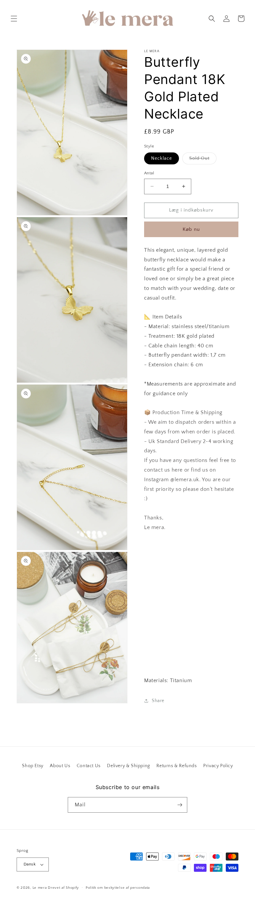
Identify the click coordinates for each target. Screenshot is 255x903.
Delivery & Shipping (128, 765)
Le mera (40, 888)
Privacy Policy (218, 765)
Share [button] (158, 700)
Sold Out (202, 159)
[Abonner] (179, 805)
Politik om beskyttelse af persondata (118, 888)
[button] (14, 18)
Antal (149, 173)
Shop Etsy (32, 765)
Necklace (161, 158)
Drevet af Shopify (63, 888)
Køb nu (191, 229)
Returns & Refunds (176, 765)
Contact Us (89, 765)
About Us (60, 765)
